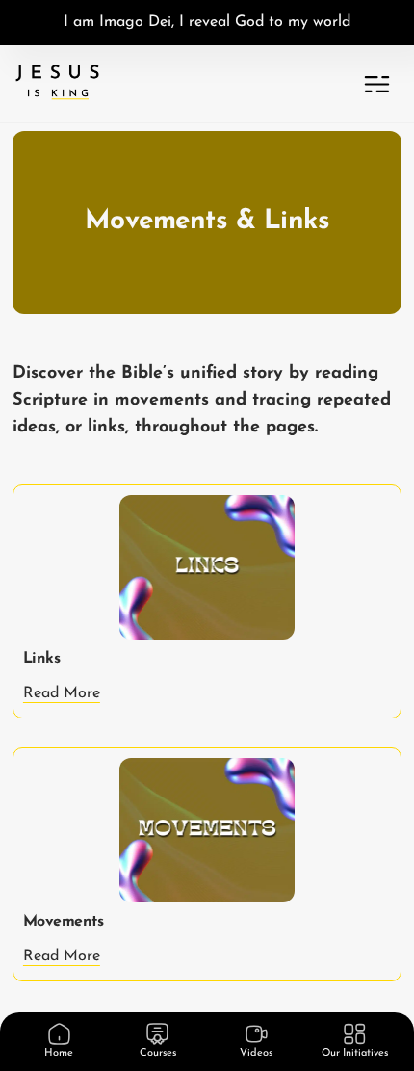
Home (58, 1053)
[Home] (59, 1034)
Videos (256, 1053)
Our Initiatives (355, 1053)
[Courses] (157, 1034)
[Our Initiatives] (355, 1034)
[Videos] (257, 1034)
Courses (158, 1053)
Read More (61, 693)
